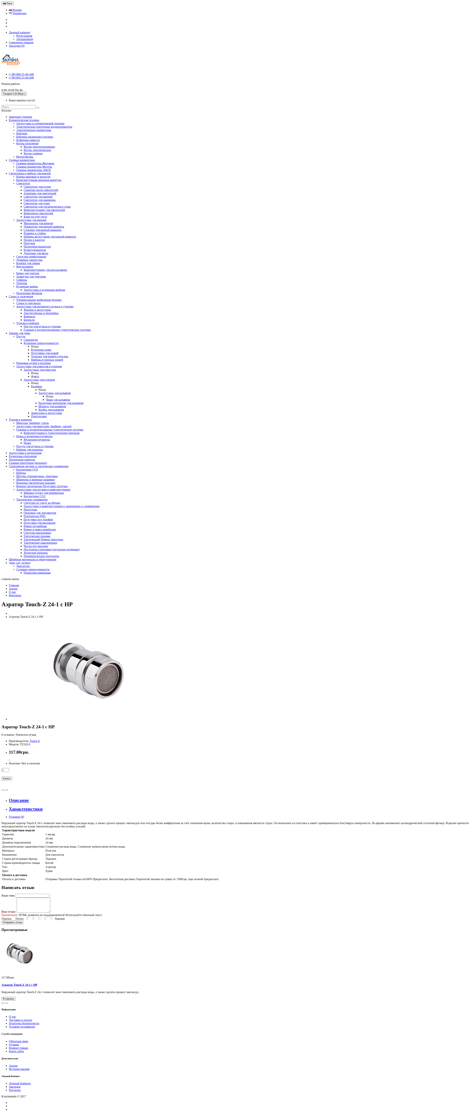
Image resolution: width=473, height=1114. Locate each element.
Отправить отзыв (12, 922)
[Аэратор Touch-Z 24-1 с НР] (89, 719)
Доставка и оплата (20, 1020)
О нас (12, 1016)
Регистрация (24, 35)
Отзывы (14, 1044)
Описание (19, 800)
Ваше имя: (8, 895)
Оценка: (6, 918)
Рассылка (15, 1090)
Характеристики (26, 809)
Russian (17, 9)
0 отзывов (7, 734)
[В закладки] (2, 790)
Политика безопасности (24, 1023)
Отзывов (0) (16, 816)
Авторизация (24, 39)
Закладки (15, 1086)
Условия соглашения (22, 1026)
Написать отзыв (26, 734)
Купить (7, 778)
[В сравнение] (6, 790)
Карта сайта (16, 1051)
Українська (19, 13)
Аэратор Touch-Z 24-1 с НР (19, 984)
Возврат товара (18, 1047)
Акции (13, 1065)
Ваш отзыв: (8, 911)
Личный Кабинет (20, 1083)
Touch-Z (35, 741)
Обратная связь (18, 1041)
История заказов (19, 1069)
